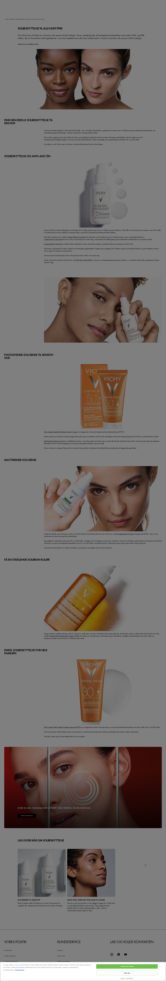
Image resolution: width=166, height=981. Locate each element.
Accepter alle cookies (127, 966)
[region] (83, 971)
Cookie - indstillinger (127, 978)
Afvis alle (127, 973)
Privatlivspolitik (19, 970)
